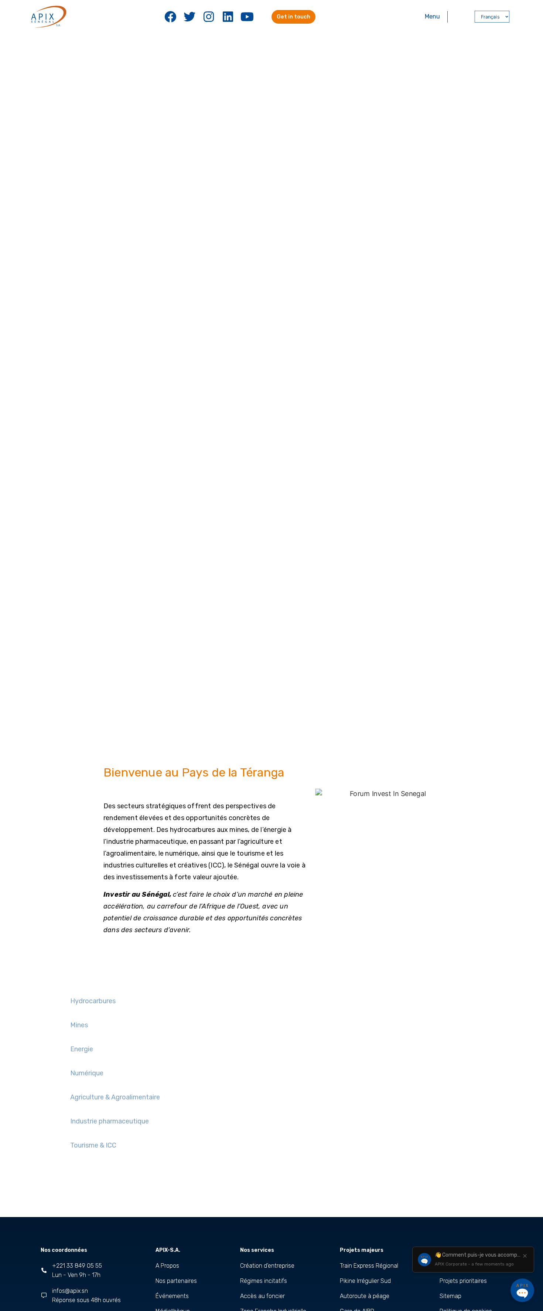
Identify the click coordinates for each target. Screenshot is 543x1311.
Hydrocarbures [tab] (93, 1001)
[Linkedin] (228, 17)
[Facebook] (170, 17)
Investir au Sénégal (144, 726)
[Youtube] (247, 17)
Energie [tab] (81, 1049)
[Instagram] (209, 17)
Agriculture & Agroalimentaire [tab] (115, 1097)
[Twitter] (189, 17)
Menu (432, 16)
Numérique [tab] (86, 1073)
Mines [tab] (79, 1025)
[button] (461, 17)
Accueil (111, 726)
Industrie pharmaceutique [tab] (109, 1121)
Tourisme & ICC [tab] (93, 1145)
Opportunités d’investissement (202, 726)
